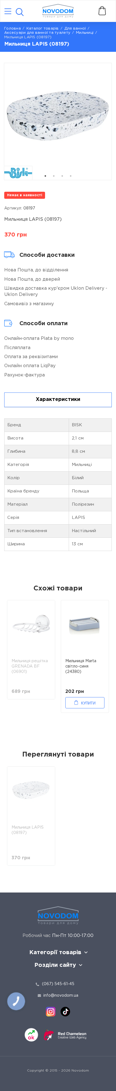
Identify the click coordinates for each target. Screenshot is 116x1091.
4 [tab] (70, 176)
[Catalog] (8, 12)
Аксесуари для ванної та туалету (37, 32)
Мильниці (84, 32)
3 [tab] (62, 176)
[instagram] (51, 1012)
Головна (12, 28)
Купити (88, 703)
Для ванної (75, 28)
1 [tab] (45, 176)
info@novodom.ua (60, 995)
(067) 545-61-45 (58, 984)
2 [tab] (54, 176)
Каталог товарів (42, 28)
